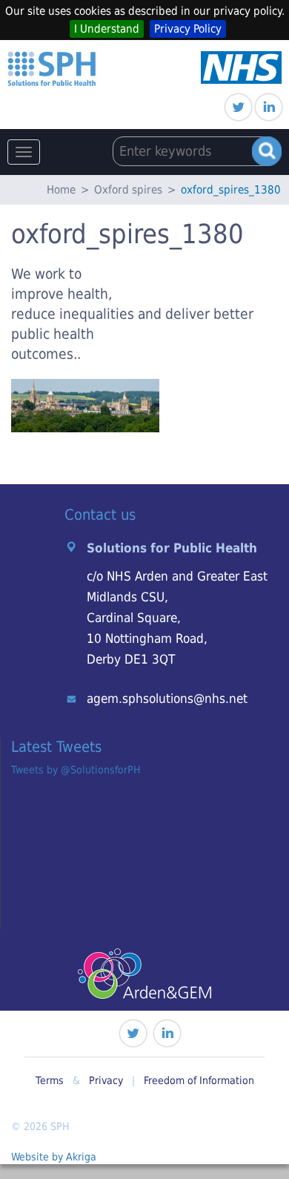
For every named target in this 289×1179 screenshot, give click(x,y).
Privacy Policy (188, 29)
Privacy (106, 1080)
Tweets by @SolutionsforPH (75, 770)
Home (61, 189)
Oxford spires (128, 189)
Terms (50, 1080)
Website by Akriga (53, 1157)
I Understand (106, 29)
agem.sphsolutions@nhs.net (167, 698)
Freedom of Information (199, 1080)
